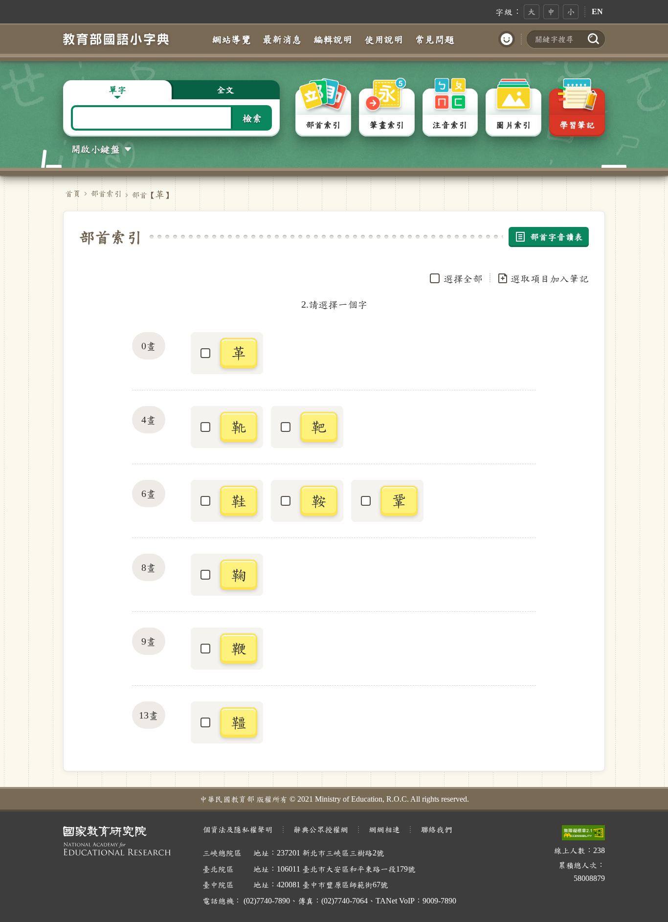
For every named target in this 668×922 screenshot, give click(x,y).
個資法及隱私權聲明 (237, 829)
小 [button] (571, 11)
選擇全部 (463, 278)
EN (597, 11)
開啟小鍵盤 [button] (95, 148)
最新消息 (282, 39)
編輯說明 (333, 39)
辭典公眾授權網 (320, 829)
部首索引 (106, 193)
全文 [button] (225, 89)
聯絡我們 (436, 829)
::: (484, 11)
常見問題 (434, 39)
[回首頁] (116, 39)
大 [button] (531, 11)
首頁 (73, 193)
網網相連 (384, 829)
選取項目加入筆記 (550, 278)
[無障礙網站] (583, 832)
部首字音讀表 (556, 237)
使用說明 (383, 39)
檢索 (252, 117)
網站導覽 (231, 39)
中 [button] (551, 11)
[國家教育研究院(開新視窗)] (125, 840)
